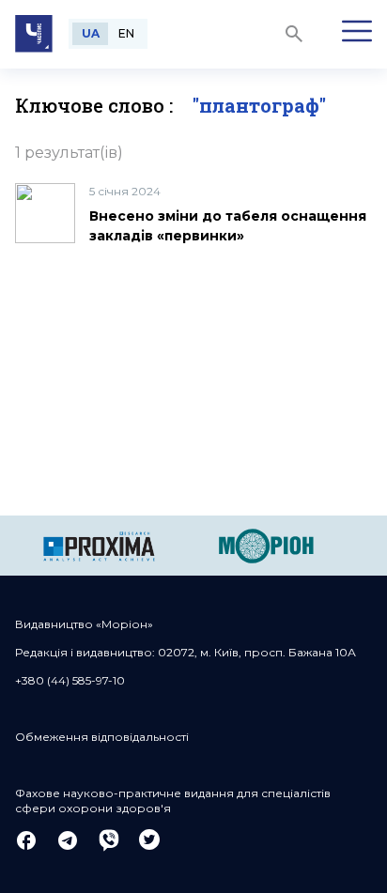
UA (91, 33)
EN (126, 33)
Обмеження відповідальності (102, 737)
